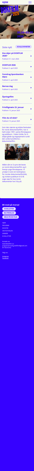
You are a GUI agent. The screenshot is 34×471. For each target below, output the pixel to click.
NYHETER (5, 228)
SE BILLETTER (6, 236)
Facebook (5, 258)
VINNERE (5, 233)
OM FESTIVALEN (7, 231)
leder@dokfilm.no (8, 244)
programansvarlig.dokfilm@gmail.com (14, 246)
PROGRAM (5, 225)
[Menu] (30, 2)
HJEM (5, 2)
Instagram (5, 256)
